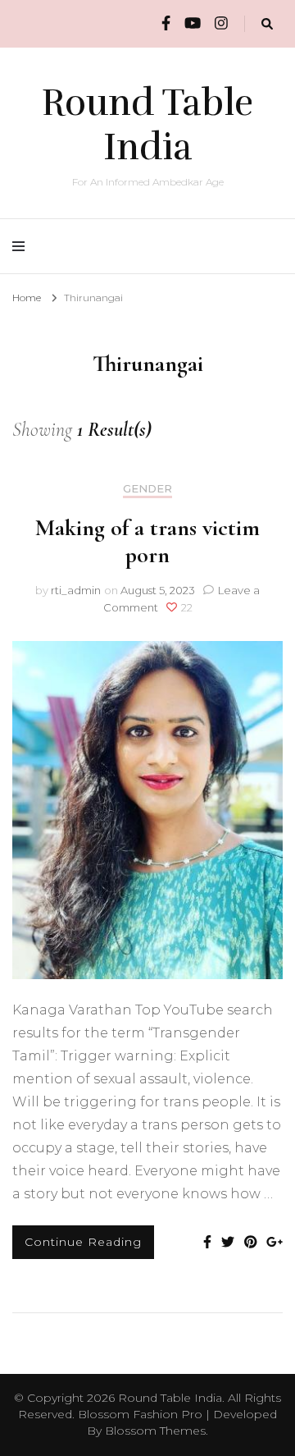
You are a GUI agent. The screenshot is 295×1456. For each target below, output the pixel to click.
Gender (147, 489)
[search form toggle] (267, 24)
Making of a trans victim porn (147, 541)
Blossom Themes (155, 1430)
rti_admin (76, 590)
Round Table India (147, 125)
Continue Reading (83, 1241)
